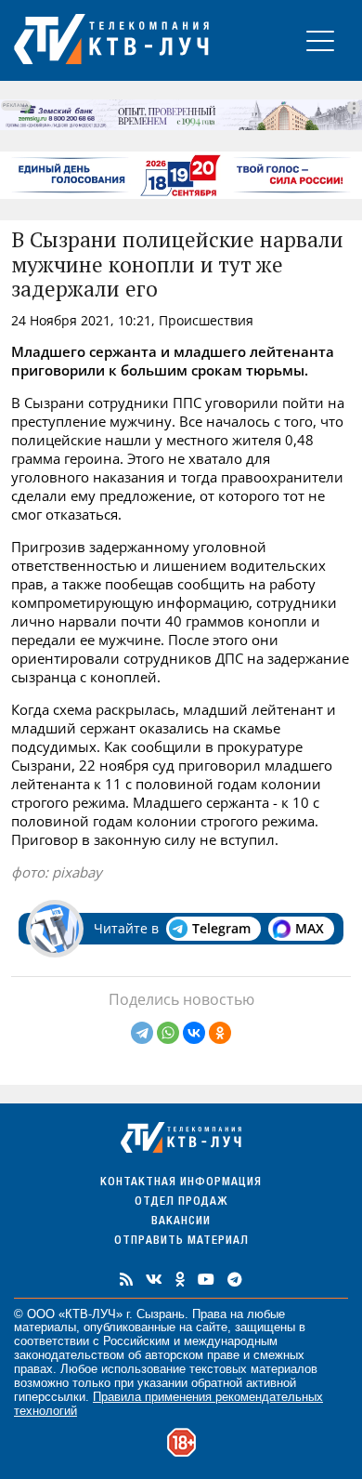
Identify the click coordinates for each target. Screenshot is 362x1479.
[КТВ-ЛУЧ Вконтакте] (154, 1279)
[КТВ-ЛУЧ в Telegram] (234, 1279)
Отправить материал (181, 1241)
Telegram (221, 928)
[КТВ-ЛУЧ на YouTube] (206, 1279)
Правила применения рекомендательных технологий (168, 1404)
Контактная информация (181, 1183)
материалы (45, 1327)
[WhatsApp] (168, 1033)
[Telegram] (142, 1033)
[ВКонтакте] (194, 1033)
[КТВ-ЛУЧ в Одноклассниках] (180, 1279)
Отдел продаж (181, 1202)
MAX (309, 928)
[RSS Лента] (126, 1279)
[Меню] (320, 40)
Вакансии (181, 1222)
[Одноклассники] (220, 1033)
